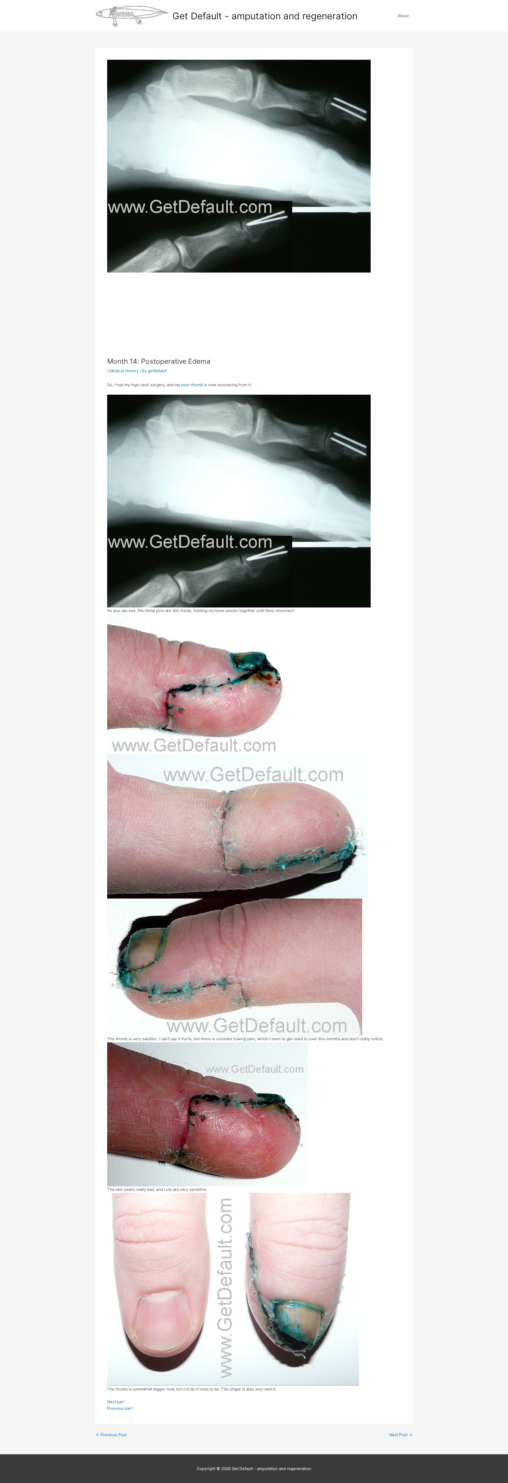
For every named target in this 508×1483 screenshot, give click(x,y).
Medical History (124, 370)
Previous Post (111, 1435)
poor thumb (192, 384)
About (403, 15)
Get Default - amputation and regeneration (265, 15)
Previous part (120, 1408)
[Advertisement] (254, 317)
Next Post (400, 1435)
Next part (116, 1401)
